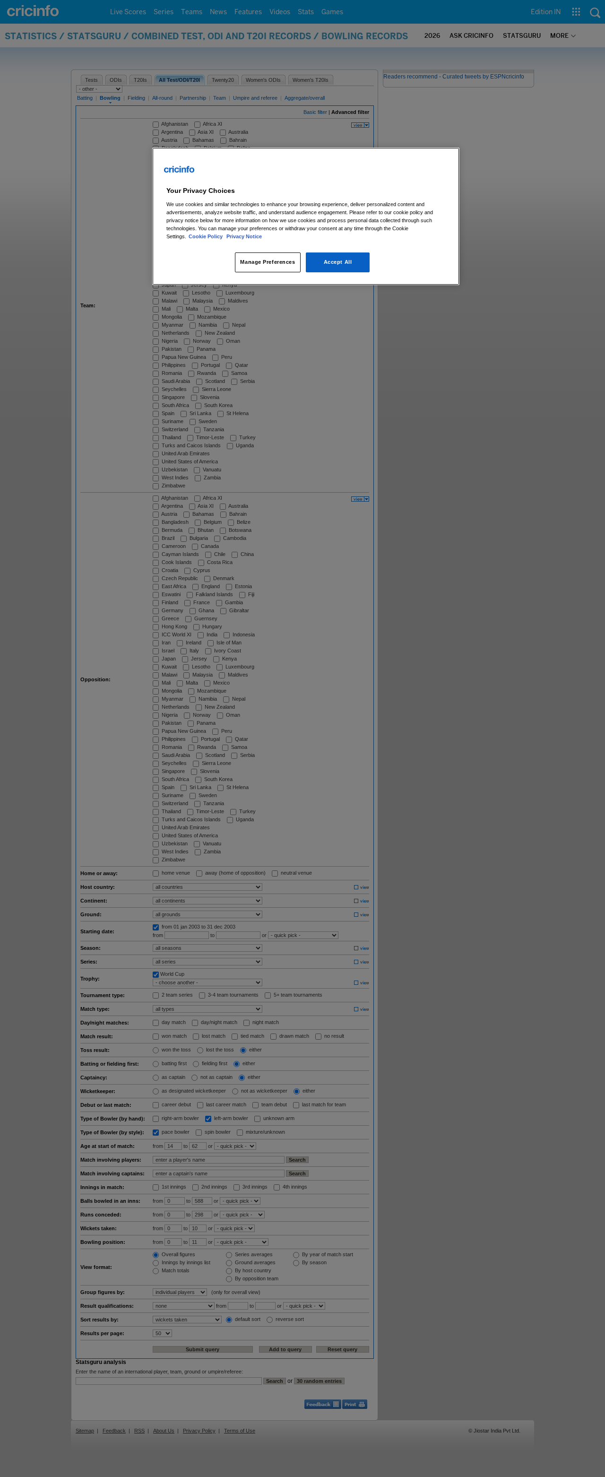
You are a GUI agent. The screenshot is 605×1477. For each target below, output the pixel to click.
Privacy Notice (244, 236)
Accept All (338, 262)
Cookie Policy (206, 236)
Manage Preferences (267, 262)
